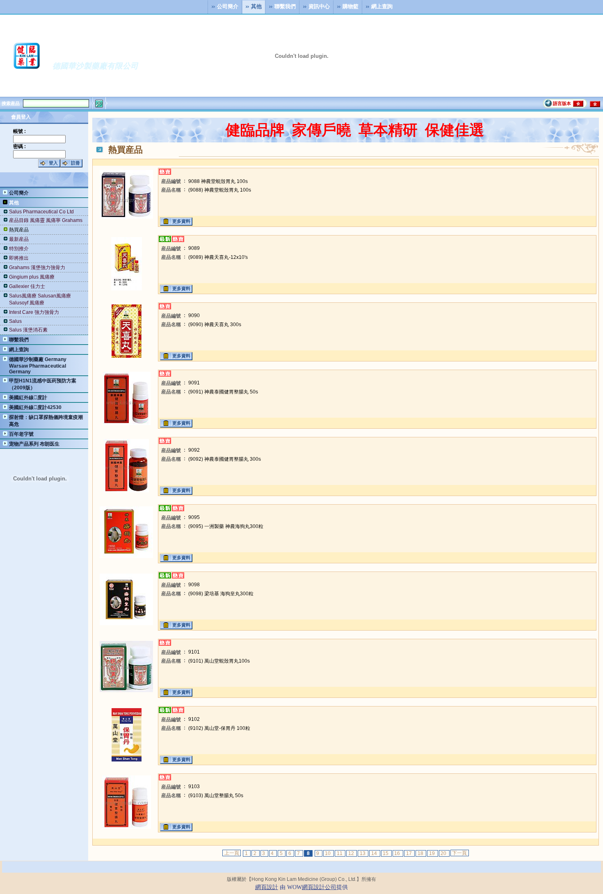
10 (328, 853)
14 (374, 853)
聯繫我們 (285, 6)
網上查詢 (382, 6)
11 (340, 853)
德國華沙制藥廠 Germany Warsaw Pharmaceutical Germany (37, 366)
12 (351, 853)
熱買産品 (19, 230)
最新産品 (19, 239)
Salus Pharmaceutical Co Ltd (41, 212)
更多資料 (181, 221)
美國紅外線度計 (28, 397)
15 (386, 853)
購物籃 (351, 6)
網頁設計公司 (319, 887)
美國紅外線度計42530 (35, 407)
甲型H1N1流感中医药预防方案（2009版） (42, 384)
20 (444, 853)
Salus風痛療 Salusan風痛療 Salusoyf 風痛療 (40, 299)
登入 (53, 162)
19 (432, 853)
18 (421, 853)
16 (397, 853)
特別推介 (19, 249)
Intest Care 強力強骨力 (34, 312)
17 (409, 853)
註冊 (75, 162)
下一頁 (459, 853)
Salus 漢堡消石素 (28, 330)
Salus (15, 321)
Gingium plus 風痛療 (32, 277)
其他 (256, 6)
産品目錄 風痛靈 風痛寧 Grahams (45, 220)
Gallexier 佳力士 (27, 286)
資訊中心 (319, 6)
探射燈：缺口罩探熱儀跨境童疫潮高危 (46, 420)
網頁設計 (266, 887)
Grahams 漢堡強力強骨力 (37, 267)
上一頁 (231, 853)
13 (363, 853)
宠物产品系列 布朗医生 (34, 444)
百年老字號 (21, 434)
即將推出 (19, 258)
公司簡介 (227, 6)
